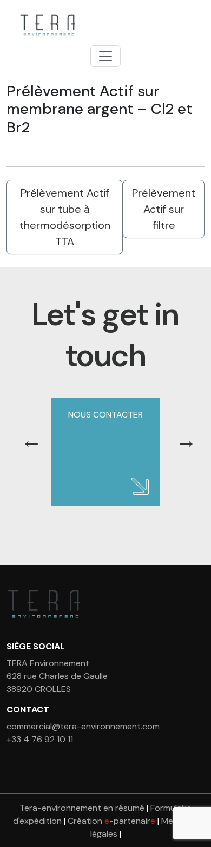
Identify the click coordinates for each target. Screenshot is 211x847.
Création (111, 820)
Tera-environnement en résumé (81, 808)
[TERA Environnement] (46, 24)
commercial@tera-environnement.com (83, 726)
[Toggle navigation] (105, 56)
